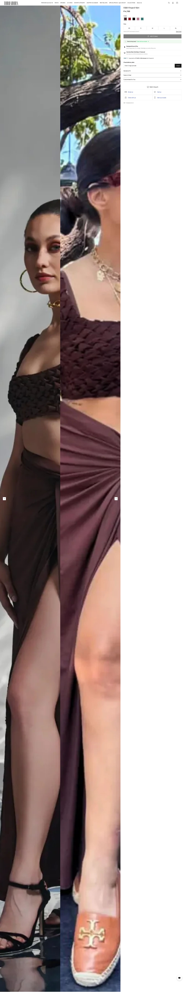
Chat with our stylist (142, 41)
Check (178, 65)
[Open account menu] (173, 3)
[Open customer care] (179, 978)
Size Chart (178, 31)
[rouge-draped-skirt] (138, 19)
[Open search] (169, 3)
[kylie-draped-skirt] (134, 19)
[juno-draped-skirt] (130, 19)
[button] (116, 498)
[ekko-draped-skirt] (125, 19)
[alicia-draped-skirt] (142, 19)
